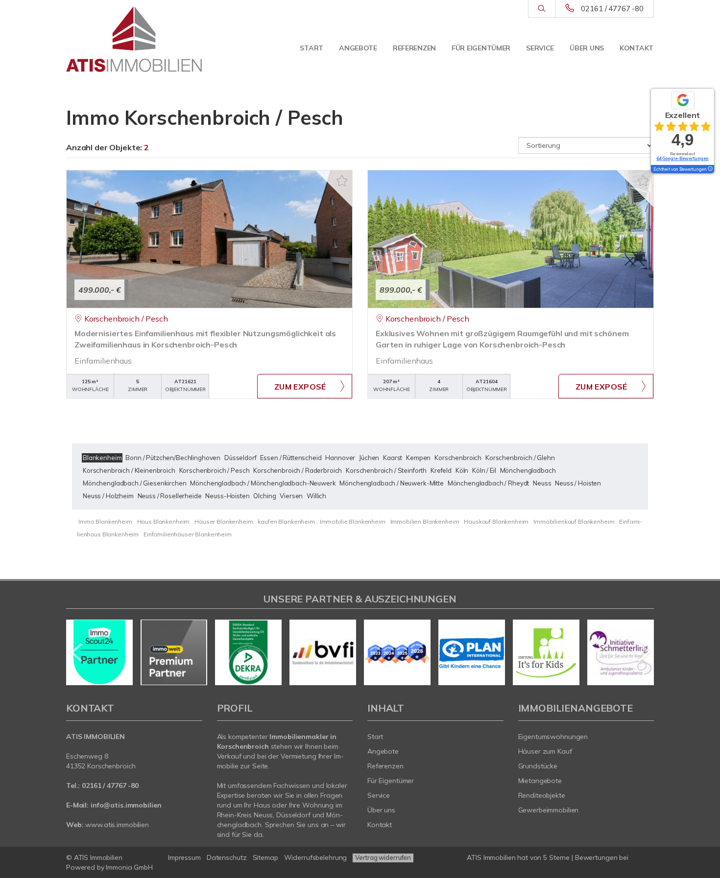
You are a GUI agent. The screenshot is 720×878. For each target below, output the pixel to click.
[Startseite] (134, 39)
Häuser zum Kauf (545, 751)
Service (540, 48)
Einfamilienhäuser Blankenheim (188, 534)
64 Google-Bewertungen (682, 158)
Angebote (358, 48)
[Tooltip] (710, 169)
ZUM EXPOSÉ (300, 387)
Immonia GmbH (129, 867)
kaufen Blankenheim (286, 521)
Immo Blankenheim (105, 521)
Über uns (587, 48)
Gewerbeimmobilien (548, 810)
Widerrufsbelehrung (315, 857)
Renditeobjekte (541, 795)
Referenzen (414, 48)
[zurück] (77, 652)
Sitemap (265, 857)
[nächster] (643, 652)
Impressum (184, 857)
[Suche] (541, 9)
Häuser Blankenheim (223, 521)
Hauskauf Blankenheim (496, 521)
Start (311, 48)
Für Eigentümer (481, 48)
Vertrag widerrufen (383, 857)
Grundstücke (538, 766)
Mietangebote (540, 780)
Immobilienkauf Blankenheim (573, 521)
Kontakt (636, 48)
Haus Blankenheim (163, 521)
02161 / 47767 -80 (612, 8)
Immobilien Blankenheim (424, 521)
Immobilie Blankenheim (352, 521)
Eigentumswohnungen (553, 736)
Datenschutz (227, 857)
